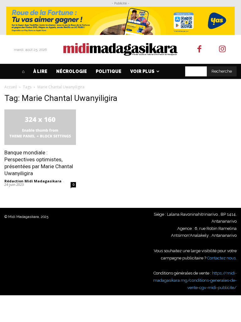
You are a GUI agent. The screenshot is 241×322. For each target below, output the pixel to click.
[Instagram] (222, 49)
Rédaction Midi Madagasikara (33, 181)
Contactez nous (221, 258)
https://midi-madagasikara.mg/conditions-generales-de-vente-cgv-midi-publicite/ (195, 280)
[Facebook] (200, 49)
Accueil (10, 87)
